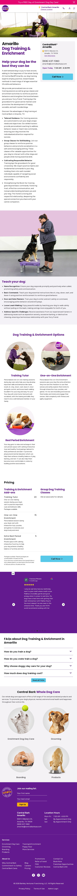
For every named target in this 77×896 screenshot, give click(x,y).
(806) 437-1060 (50, 61)
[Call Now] (64, 8)
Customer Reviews (42, 867)
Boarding (5, 849)
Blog (26, 863)
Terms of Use (39, 889)
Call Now (56, 76)
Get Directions (49, 56)
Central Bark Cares (9, 868)
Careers (28, 866)
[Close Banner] (73, 2)
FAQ (37, 864)
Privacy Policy (24, 889)
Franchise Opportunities (63, 864)
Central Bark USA (60, 867)
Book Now (57, 861)
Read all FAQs (38, 680)
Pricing (27, 868)
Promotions (40, 859)
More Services (28, 849)
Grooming (6, 847)
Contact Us (58, 859)
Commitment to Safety (12, 866)
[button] (13, 604)
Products (5, 852)
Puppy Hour (27, 847)
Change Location (46, 9)
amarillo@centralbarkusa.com (54, 64)
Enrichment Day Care (10, 844)
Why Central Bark (9, 863)
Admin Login (53, 889)
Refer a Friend (41, 861)
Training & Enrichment (31, 844)
